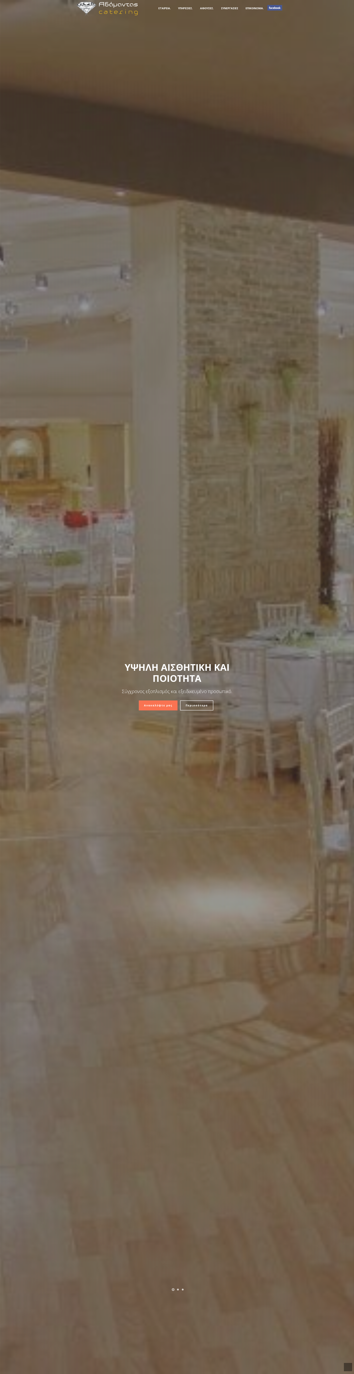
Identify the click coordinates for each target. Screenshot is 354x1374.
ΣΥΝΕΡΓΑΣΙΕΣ (229, 8)
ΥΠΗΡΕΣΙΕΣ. (185, 8)
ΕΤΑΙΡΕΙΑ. (164, 8)
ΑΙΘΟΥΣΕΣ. (207, 8)
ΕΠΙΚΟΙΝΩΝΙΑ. (255, 8)
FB (274, 8)
